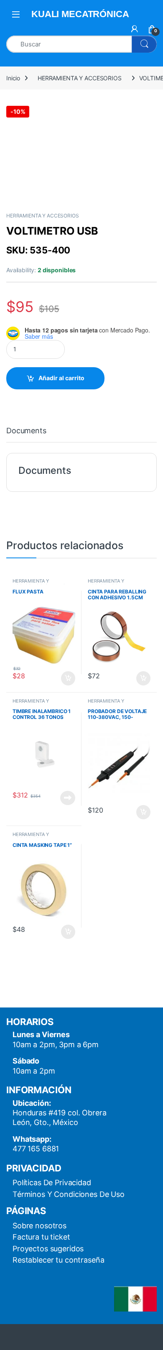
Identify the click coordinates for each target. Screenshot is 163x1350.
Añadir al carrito (61, 377)
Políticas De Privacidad (52, 1182)
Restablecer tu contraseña (58, 1259)
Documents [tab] (26, 431)
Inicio (13, 78)
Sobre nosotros (39, 1225)
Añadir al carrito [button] (66, 678)
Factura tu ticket (41, 1236)
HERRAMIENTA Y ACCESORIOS (80, 78)
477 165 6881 (36, 1148)
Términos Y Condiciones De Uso (69, 1194)
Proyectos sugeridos (48, 1248)
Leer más (67, 798)
